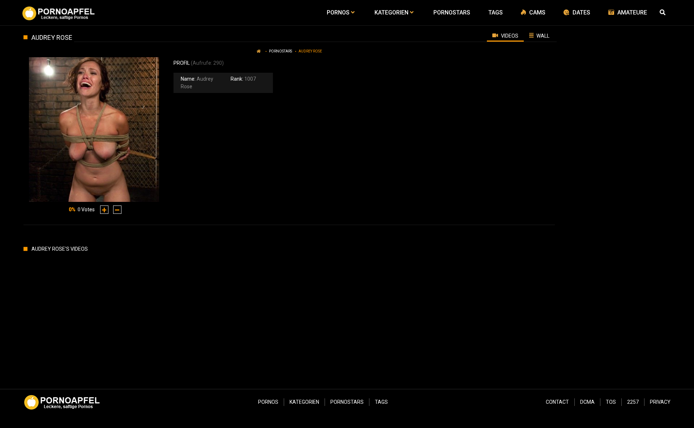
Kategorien (304, 402)
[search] (663, 12)
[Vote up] (104, 209)
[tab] (505, 35)
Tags (381, 402)
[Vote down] (117, 209)
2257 (633, 402)
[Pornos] (58, 12)
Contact (557, 402)
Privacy (660, 402)
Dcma (587, 402)
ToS (611, 402)
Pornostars (280, 51)
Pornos (268, 402)
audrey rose (310, 51)
